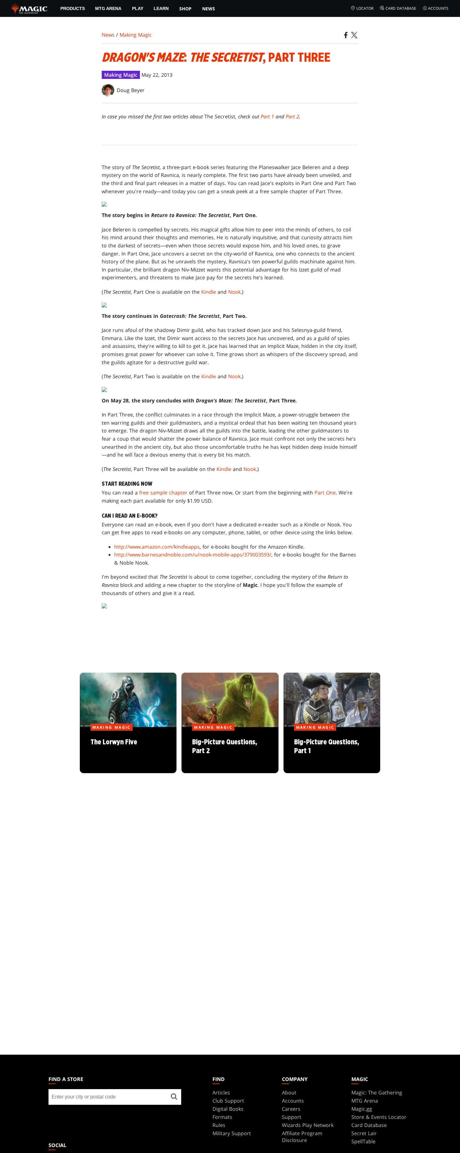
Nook (234, 291)
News (208, 9)
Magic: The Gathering (376, 1092)
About (289, 1092)
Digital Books (227, 1108)
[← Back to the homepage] (30, 7)
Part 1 (267, 116)
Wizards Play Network (308, 1125)
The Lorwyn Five (128, 750)
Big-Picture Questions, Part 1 (331, 750)
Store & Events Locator (378, 1117)
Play (137, 8)
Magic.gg (361, 1108)
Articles (221, 1092)
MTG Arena (108, 8)
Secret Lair (364, 1133)
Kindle (208, 291)
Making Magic (136, 34)
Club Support (228, 1100)
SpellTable (363, 1141)
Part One (325, 492)
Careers (291, 1108)
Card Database (401, 8)
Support (291, 1117)
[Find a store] (174, 1097)
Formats (222, 1117)
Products (72, 8)
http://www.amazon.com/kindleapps (157, 546)
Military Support (231, 1133)
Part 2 (292, 116)
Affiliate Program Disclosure (302, 1137)
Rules (218, 1125)
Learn (161, 8)
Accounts (438, 8)
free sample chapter (163, 492)
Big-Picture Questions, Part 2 (230, 750)
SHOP (185, 9)
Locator (364, 8)
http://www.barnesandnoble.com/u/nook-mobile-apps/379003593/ (192, 554)
